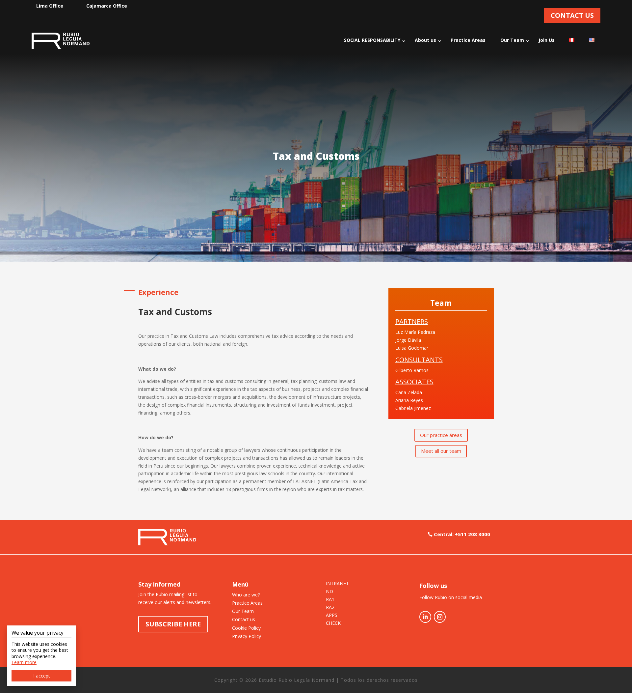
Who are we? (246, 595)
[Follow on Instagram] (440, 617)
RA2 (330, 607)
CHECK (333, 623)
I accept (41, 676)
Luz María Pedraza (415, 332)
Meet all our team (441, 451)
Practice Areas (468, 40)
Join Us (547, 40)
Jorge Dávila (408, 340)
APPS (331, 615)
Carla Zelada (408, 392)
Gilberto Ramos (412, 370)
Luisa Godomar (411, 348)
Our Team (512, 40)
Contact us (243, 619)
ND (329, 591)
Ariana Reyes (409, 400)
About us (425, 40)
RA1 (330, 599)
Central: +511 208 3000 (462, 534)
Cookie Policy (246, 628)
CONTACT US (572, 15)
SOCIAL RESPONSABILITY (372, 40)
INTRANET (337, 584)
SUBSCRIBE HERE (173, 624)
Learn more (24, 662)
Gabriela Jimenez (413, 408)
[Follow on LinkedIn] (425, 617)
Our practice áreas (441, 435)
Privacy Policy (246, 636)
